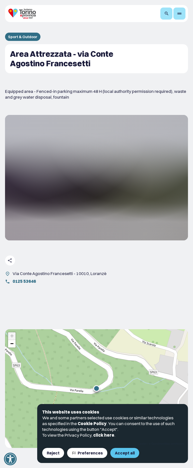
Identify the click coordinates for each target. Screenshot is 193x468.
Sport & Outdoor (22, 37)
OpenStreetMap (160, 443)
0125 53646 (24, 281)
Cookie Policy (92, 423)
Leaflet (142, 443)
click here (103, 435)
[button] (96, 388)
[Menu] (179, 14)
